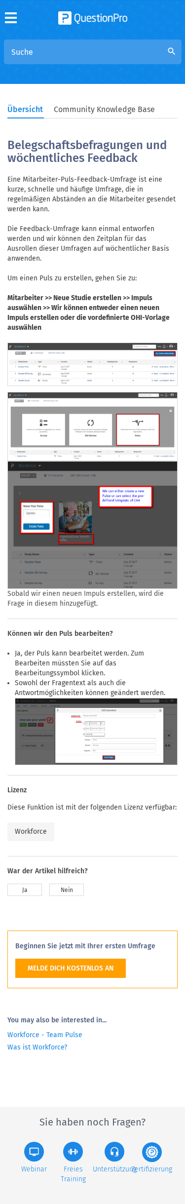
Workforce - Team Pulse (44, 1035)
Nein (67, 890)
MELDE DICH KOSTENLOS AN (70, 968)
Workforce (31, 831)
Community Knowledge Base (104, 109)
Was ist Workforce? (37, 1047)
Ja (25, 890)
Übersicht (25, 109)
